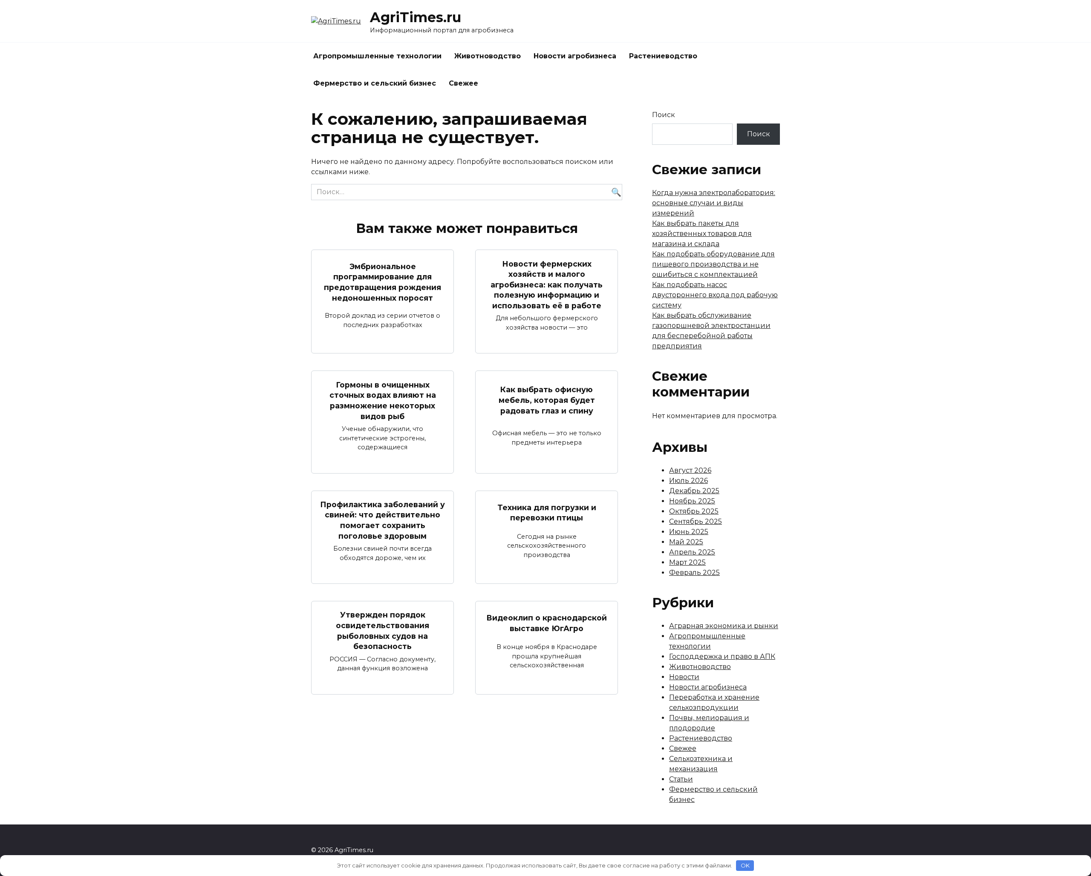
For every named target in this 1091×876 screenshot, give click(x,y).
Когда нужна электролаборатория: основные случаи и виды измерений (713, 203)
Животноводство (487, 56)
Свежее (463, 83)
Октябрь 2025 (694, 511)
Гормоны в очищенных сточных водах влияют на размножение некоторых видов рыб (382, 400)
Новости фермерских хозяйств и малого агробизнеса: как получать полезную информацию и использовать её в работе (547, 284)
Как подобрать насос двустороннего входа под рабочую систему (715, 295)
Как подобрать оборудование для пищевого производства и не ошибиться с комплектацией (713, 264)
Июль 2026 (688, 481)
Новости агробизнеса (575, 56)
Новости (684, 677)
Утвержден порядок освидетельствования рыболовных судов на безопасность (382, 630)
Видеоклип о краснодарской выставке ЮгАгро (546, 623)
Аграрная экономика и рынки (723, 626)
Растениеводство (663, 56)
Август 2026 (690, 470)
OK (745, 865)
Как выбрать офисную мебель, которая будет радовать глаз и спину (547, 400)
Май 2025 (686, 542)
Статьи (681, 779)
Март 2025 (687, 562)
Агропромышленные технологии (377, 56)
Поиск (663, 115)
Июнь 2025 (688, 532)
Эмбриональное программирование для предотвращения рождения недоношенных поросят (382, 281)
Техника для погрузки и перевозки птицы (546, 513)
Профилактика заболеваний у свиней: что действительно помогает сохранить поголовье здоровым (382, 520)
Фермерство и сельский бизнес (374, 83)
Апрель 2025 (692, 552)
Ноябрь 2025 (692, 501)
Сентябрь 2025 (695, 521)
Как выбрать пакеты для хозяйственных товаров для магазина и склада (702, 233)
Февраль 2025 (694, 573)
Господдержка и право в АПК (722, 656)
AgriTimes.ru (415, 17)
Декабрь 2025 (694, 491)
